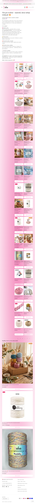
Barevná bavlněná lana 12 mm (18, 312)
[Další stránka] (29, 338)
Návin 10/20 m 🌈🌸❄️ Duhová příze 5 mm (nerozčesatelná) (19, 244)
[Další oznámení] (33, 1)
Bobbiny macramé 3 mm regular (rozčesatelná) (19, 73)
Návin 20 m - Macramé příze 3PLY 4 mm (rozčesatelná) (28, 279)
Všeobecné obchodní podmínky (22, 489)
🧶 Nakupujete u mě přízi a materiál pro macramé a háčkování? (17, 3)
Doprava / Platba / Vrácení (21, 481)
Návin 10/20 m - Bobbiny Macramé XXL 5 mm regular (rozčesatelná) (19, 227)
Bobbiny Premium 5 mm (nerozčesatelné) (18, 107)
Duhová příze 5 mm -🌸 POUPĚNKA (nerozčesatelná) (18, 159)
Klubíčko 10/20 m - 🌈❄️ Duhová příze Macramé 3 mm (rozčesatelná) (19, 261)
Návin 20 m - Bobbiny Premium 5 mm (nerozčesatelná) (28, 227)
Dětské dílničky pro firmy (21, 485)
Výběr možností (19, 78)
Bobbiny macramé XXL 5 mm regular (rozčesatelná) (27, 73)
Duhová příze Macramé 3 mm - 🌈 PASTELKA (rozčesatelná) (19, 125)
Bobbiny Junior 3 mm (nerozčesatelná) (26, 90)
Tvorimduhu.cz (6, 501)
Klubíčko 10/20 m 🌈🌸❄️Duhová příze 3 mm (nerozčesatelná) (28, 244)
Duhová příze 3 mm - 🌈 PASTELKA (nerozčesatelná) (27, 107)
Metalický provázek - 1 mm (27, 312)
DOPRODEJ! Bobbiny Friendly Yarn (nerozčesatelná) (18, 193)
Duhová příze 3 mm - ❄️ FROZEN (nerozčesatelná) (28, 159)
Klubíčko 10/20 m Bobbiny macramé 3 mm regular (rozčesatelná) (18, 210)
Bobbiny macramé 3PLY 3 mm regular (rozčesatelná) (18, 90)
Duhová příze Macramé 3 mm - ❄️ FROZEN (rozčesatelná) (28, 176)
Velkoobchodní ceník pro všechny (22, 483)
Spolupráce (19, 487)
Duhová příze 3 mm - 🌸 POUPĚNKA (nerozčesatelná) (27, 142)
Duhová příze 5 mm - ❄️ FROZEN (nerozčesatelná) (19, 176)
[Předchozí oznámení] (2, 1)
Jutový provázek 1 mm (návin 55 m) (28, 329)
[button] (2, 7)
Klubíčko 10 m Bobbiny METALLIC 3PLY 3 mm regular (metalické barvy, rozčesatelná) (28, 262)
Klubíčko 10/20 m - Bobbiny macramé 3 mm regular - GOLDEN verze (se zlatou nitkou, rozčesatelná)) (28, 210)
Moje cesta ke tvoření (21, 479)
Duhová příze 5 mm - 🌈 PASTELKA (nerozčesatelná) (27, 125)
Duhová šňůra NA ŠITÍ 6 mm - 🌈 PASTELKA (19, 142)
